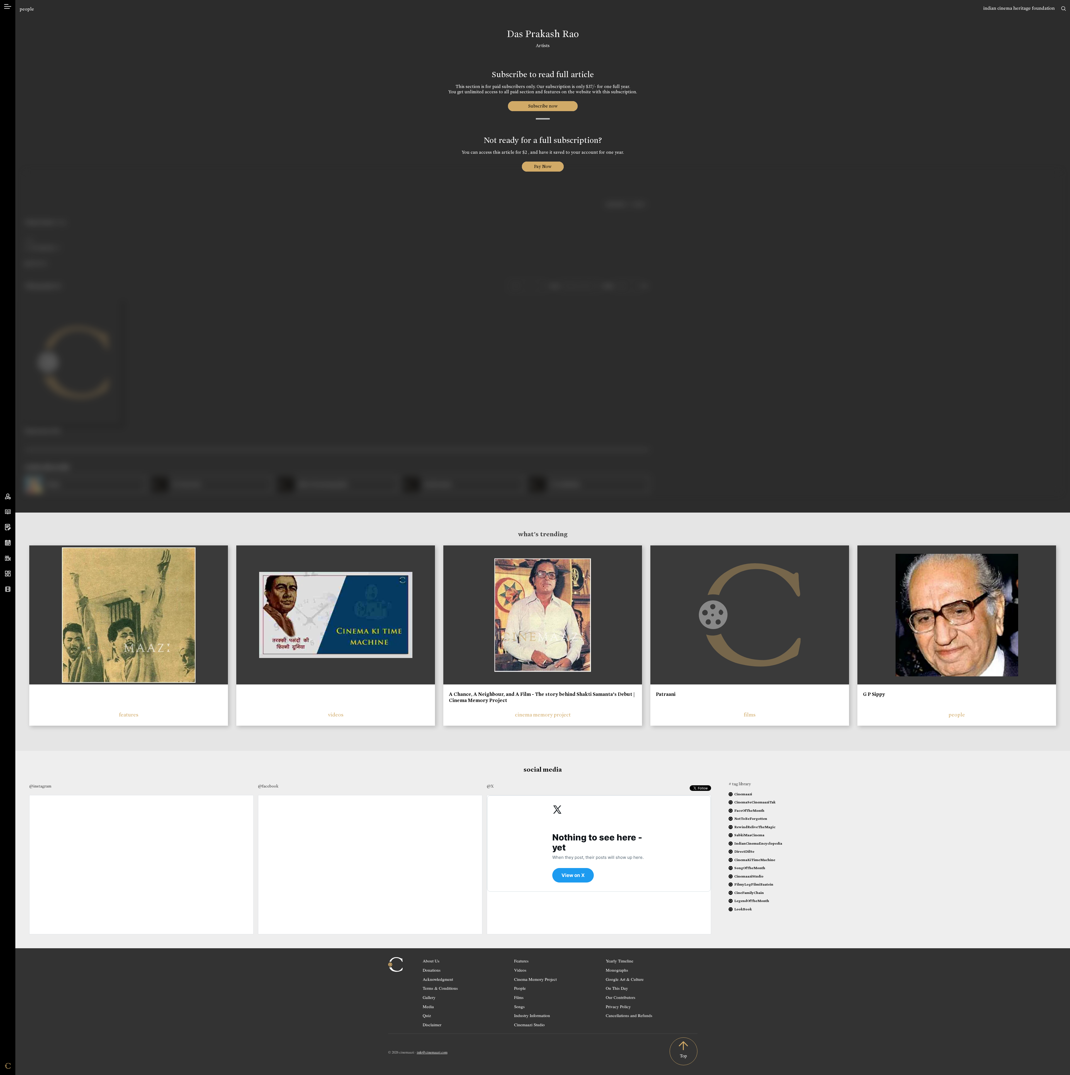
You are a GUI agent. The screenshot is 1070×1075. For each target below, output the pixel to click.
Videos (520, 970)
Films (519, 997)
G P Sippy (874, 694)
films (750, 714)
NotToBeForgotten (750, 818)
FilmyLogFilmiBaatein (753, 884)
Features (521, 961)
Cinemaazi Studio (529, 1024)
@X (490, 786)
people (27, 9)
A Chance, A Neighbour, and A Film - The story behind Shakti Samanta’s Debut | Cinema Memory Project (542, 697)
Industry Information (532, 1015)
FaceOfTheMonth (749, 810)
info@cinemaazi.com (432, 1052)
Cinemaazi (743, 794)
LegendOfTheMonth (751, 901)
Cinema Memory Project (535, 979)
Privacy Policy (618, 1006)
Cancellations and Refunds (629, 1015)
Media (428, 1006)
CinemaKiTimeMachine (754, 860)
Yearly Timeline (619, 961)
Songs (519, 1006)
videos (336, 714)
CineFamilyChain (749, 893)
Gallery (429, 997)
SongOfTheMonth (749, 868)
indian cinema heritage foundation (1019, 8)
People (520, 988)
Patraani (665, 694)
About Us (431, 961)
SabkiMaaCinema (749, 835)
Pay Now (543, 166)
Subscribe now (543, 106)
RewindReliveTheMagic (754, 827)
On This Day (617, 988)
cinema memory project (543, 714)
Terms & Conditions (440, 988)
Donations (432, 970)
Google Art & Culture (625, 979)
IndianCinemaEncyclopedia (758, 843)
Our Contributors (620, 997)
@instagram (40, 786)
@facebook (268, 786)
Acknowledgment (438, 979)
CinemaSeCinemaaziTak (754, 802)
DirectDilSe (744, 851)
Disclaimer (432, 1024)
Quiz (427, 1015)
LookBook (743, 909)
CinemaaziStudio (748, 876)
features (128, 714)
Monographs (617, 970)
